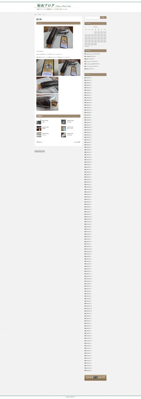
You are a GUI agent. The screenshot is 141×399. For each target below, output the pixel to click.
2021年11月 (88, 219)
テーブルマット (89, 61)
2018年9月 (88, 313)
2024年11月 (88, 129)
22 (95, 41)
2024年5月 (88, 144)
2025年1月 (88, 124)
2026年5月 (88, 85)
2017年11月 (88, 338)
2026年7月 (88, 80)
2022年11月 (88, 189)
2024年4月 (88, 147)
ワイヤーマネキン (89, 66)
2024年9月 (88, 134)
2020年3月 (88, 268)
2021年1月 (88, 243)
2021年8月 (88, 226)
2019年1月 (88, 303)
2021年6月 (88, 231)
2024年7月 (88, 139)
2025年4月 (88, 117)
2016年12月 (88, 365)
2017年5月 (88, 353)
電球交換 (43, 128)
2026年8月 (88, 77)
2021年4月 (88, 236)
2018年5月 (88, 323)
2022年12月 (88, 186)
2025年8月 (88, 107)
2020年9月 (88, 253)
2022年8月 (88, 196)
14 (92, 38)
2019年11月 (88, 278)
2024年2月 (88, 152)
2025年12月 (88, 97)
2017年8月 (88, 345)
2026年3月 (88, 90)
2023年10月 (88, 162)
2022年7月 (88, 199)
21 (92, 41)
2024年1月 (88, 154)
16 (98, 38)
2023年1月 (88, 184)
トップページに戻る (39, 151)
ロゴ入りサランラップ (90, 53)
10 (101, 35)
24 (101, 41)
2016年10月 (88, 370)
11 (104, 35)
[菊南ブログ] (58, 10)
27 (89, 44)
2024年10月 (88, 132)
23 (98, 41)
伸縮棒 (87, 68)
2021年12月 (88, 216)
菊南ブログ (73, 397)
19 (86, 41)
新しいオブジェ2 (70, 128)
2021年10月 (88, 221)
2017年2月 (88, 360)
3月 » (88, 46)
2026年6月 (88, 82)
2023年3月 (88, 179)
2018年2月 (88, 330)
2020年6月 (88, 261)
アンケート (44, 134)
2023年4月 (88, 176)
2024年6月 (88, 142)
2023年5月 (88, 174)
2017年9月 (88, 343)
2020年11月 (88, 248)
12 (86, 38)
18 (104, 38)
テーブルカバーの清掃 (90, 63)
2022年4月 (88, 206)
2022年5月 (88, 204)
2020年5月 (88, 263)
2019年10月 (88, 281)
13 (89, 38)
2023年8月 (88, 167)
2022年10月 (88, 191)
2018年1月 (88, 333)
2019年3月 (88, 298)
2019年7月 (88, 288)
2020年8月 (88, 256)
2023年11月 (88, 159)
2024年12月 (88, 127)
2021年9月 (88, 224)
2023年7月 (88, 169)
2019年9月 (88, 283)
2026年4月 (88, 87)
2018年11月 (88, 308)
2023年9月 (88, 164)
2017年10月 (88, 340)
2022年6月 (88, 201)
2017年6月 (88, 350)
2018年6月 (88, 320)
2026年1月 (88, 95)
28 (92, 44)
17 (101, 38)
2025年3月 (88, 119)
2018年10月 (88, 310)
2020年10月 (88, 251)
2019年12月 (88, 276)
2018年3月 (88, 328)
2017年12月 (88, 335)
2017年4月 (88, 355)
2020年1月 (88, 273)
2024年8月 (88, 137)
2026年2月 (88, 92)
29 (95, 44)
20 (89, 41)
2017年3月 (88, 358)
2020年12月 (88, 246)
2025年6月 (88, 112)
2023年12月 (88, 157)
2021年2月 (88, 241)
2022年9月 (88, 194)
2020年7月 (88, 258)
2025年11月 (88, 100)
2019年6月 (88, 291)
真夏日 (87, 58)
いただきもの (69, 134)
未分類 (39, 14)
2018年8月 (88, 315)
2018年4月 (88, 325)
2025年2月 (88, 122)
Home (35, 14)
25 (104, 41)
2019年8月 (88, 286)
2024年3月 (88, 149)
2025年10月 (88, 102)
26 (86, 44)
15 (95, 38)
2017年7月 (88, 348)
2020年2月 (88, 271)
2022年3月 (88, 209)
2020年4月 (88, 266)
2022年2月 (88, 211)
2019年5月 (88, 293)
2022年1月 (88, 214)
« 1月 (85, 46)
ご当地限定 (88, 56)
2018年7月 (88, 318)
